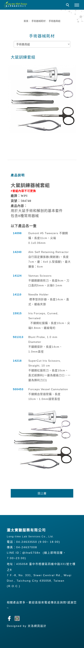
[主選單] (76, 5)
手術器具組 (54, 21)
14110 (17, 294)
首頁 (26, 21)
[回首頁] (15, 4)
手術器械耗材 (38, 21)
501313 (18, 337)
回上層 (42, 493)
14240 (17, 252)
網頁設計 (40, 625)
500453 (18, 389)
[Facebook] (11, 617)
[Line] (18, 617)
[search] (68, 5)
